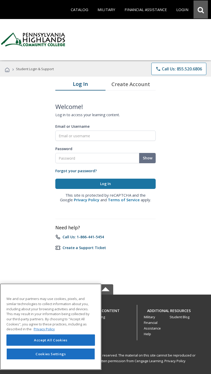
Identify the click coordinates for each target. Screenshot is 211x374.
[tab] (80, 85)
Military (149, 317)
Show (147, 158)
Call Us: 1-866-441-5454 (83, 236)
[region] (50, 327)
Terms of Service (124, 199)
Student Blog (179, 317)
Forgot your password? (76, 170)
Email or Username (72, 126)
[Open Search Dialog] (201, 10)
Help (147, 334)
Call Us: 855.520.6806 (179, 69)
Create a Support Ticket (84, 247)
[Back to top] (105, 309)
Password (63, 148)
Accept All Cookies (50, 340)
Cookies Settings (51, 354)
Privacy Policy (86, 199)
